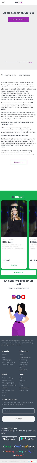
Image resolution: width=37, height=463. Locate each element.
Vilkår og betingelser (8, 383)
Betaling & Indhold (25, 357)
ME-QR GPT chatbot (8, 362)
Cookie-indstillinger (8, 390)
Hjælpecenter (24, 390)
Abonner (18, 419)
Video (21, 385)
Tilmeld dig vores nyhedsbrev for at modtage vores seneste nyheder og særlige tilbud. (17, 403)
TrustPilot (22, 367)
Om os (21, 355)
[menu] (3, 2)
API (3, 357)
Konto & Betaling (7, 378)
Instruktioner (23, 380)
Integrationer (23, 365)
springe (30, 62)
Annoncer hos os (7, 365)
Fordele (4, 355)
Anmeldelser (23, 370)
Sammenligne (24, 362)
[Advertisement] (18, 41)
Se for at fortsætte (18, 19)
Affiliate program (7, 360)
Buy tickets (18, 272)
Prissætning (23, 360)
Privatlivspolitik (7, 380)
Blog (21, 383)
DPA (3, 395)
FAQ (21, 378)
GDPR (4, 393)
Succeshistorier (24, 388)
